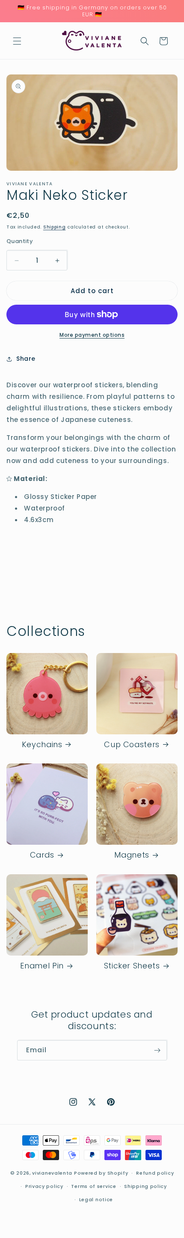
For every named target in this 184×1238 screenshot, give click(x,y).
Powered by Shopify (101, 1173)
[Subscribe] (157, 1050)
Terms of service (93, 1186)
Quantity (19, 241)
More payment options (92, 334)
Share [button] (26, 358)
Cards (42, 855)
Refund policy (155, 1173)
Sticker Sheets (132, 966)
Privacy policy (44, 1186)
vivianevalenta (52, 1173)
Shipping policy (145, 1186)
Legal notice (96, 1199)
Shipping (54, 227)
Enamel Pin (41, 966)
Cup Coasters (132, 745)
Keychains (42, 745)
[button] (17, 41)
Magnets (131, 855)
